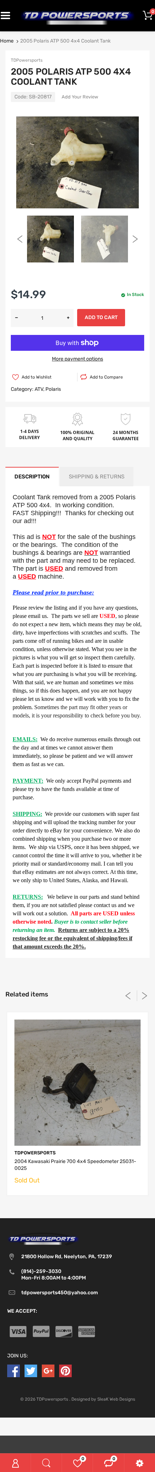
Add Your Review (80, 97)
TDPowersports (27, 60)
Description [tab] (32, 476)
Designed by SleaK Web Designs (103, 1399)
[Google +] (48, 1370)
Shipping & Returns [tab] (96, 476)
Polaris (53, 389)
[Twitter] (31, 1370)
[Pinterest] (65, 1370)
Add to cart (101, 317)
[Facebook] (13, 1370)
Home (7, 41)
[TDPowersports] (77, 15)
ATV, (39, 389)
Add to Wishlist (37, 377)
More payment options (77, 359)
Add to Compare (106, 377)
